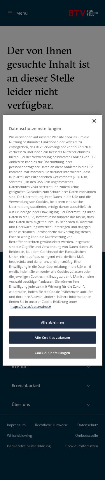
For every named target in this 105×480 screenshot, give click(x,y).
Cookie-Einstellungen (52, 352)
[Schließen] (94, 121)
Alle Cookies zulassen (52, 337)
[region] (52, 240)
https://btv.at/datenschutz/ (30, 306)
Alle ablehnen (52, 322)
